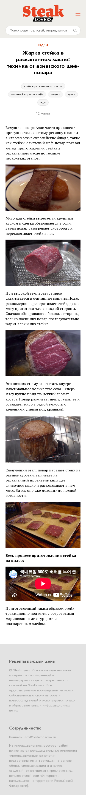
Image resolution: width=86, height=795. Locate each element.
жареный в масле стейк (27, 94)
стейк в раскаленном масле (43, 86)
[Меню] (77, 14)
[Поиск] (75, 30)
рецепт (55, 94)
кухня (71, 94)
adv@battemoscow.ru (40, 737)
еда (43, 102)
